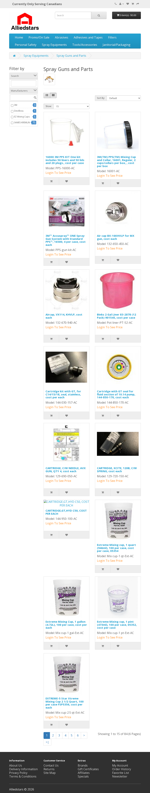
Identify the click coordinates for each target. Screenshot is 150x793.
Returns (49, 769)
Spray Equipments (54, 45)
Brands (83, 765)
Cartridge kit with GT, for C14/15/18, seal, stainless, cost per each (63, 394)
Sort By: (101, 98)
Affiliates (84, 773)
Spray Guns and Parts (71, 56)
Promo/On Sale (39, 37)
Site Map (50, 773)
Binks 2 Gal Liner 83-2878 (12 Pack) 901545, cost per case (116, 316)
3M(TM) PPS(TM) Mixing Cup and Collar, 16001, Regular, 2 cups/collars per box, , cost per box (116, 161)
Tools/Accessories (84, 45)
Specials (83, 776)
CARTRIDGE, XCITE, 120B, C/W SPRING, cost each (117, 469)
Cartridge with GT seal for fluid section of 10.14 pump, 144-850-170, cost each (116, 394)
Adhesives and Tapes (88, 37)
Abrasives (61, 37)
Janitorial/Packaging (116, 45)
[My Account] (121, 4)
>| (47, 742)
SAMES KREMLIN (22, 122)
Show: (49, 106)
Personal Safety (25, 45)
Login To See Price (58, 173)
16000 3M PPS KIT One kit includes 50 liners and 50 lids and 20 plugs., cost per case (65, 160)
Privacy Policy (18, 773)
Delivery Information (23, 769)
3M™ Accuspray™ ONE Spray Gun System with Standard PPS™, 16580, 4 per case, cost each (66, 240)
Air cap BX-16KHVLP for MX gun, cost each (115, 237)
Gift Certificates (88, 769)
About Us (15, 765)
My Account (120, 765)
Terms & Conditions (22, 776)
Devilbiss (18, 110)
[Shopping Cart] (133, 4)
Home (19, 37)
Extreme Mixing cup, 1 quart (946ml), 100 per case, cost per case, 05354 (116, 548)
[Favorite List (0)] (127, 4)
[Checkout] (137, 4)
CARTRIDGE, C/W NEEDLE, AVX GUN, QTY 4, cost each (66, 469)
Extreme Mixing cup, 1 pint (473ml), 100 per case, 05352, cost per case (117, 624)
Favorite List (120, 773)
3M (15, 105)
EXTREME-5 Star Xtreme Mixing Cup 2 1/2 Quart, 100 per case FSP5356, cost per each (65, 703)
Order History (121, 769)
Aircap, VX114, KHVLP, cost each (64, 316)
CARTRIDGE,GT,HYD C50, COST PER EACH (66, 512)
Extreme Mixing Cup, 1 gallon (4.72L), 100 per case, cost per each (66, 624)
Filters (112, 37)
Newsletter (119, 776)
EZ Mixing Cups (22, 116)
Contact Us (51, 765)
